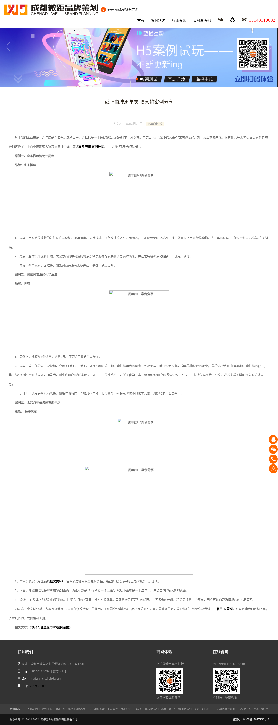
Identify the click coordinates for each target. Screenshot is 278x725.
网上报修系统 (97, 709)
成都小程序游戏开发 (54, 709)
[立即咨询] (273, 468)
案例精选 (158, 20)
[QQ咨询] (273, 439)
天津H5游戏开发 (225, 709)
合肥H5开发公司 (203, 709)
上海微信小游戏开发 (119, 709)
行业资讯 (179, 20)
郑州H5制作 (261, 709)
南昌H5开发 (245, 709)
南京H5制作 (168, 709)
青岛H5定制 (152, 709)
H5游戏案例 (33, 709)
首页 (140, 20)
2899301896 (38, 686)
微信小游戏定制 (77, 709)
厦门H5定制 (185, 709)
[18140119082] (273, 459)
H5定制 (137, 709)
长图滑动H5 (202, 20)
